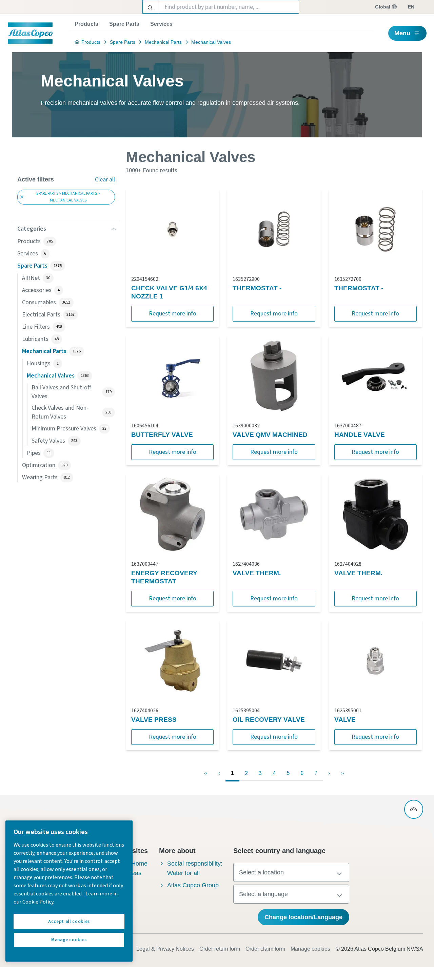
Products (86, 24)
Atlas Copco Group (193, 885)
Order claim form (265, 949)
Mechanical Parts (163, 42)
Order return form (219, 949)
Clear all (105, 179)
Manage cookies (310, 949)
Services (161, 24)
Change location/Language (303, 917)
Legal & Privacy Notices (165, 949)
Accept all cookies (69, 921)
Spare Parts (124, 24)
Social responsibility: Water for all (194, 868)
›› (342, 773)
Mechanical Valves (211, 42)
